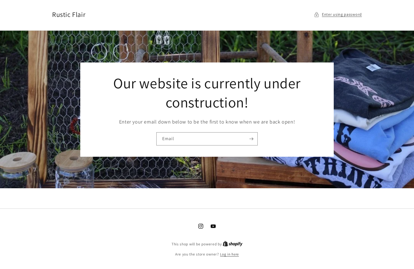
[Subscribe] (251, 138)
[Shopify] (232, 244)
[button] (338, 14)
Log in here (229, 254)
